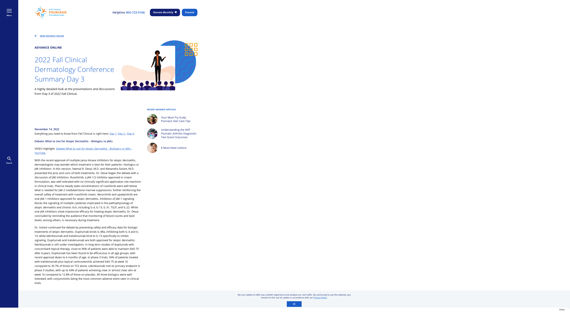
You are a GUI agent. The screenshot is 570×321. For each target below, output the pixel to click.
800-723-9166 (135, 12)
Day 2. (122, 133)
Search (9, 163)
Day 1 (113, 133)
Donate (189, 12)
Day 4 (130, 133)
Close (562, 309)
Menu (9, 15)
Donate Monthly (163, 12)
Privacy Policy (320, 297)
